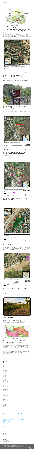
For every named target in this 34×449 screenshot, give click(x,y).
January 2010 (5, 402)
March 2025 (5, 369)
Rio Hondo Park (7, 244)
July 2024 (4, 374)
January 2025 (5, 370)
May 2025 (4, 368)
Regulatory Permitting (21, 419)
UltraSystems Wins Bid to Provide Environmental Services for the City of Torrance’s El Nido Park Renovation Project (16, 353)
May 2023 (4, 384)
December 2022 (5, 389)
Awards (4, 405)
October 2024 (5, 371)
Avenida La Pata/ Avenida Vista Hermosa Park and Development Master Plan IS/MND (16, 30)
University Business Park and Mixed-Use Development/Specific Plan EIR (14, 342)
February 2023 (5, 387)
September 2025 (5, 365)
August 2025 (5, 366)
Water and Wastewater (6, 421)
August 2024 (5, 373)
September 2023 (5, 381)
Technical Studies (20, 416)
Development (5, 416)
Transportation (5, 418)
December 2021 (5, 395)
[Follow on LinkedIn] (28, 448)
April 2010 (4, 399)
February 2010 (5, 400)
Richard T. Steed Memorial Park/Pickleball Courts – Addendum (15, 199)
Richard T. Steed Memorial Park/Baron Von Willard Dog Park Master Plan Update (15, 153)
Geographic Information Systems (22, 417)
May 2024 (4, 376)
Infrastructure (5, 417)
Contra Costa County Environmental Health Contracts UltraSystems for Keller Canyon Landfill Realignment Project (16, 357)
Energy (4, 413)
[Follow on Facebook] (26, 448)
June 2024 (5, 375)
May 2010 (4, 398)
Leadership (19, 426)
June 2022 (5, 393)
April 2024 (4, 378)
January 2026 (5, 364)
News (4, 406)
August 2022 (5, 392)
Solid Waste (5, 420)
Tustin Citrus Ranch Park (10, 317)
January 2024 (5, 379)
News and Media (20, 430)
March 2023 (5, 385)
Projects (4, 426)
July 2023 (4, 383)
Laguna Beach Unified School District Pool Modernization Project (12, 359)
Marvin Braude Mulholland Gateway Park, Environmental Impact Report (15, 107)
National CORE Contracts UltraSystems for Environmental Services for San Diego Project (16, 351)
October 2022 (5, 390)
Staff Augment (5, 422)
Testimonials (19, 427)
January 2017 (5, 397)
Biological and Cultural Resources (8, 419)
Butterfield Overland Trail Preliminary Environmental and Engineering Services (14, 76)
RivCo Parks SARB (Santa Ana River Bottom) (15, 289)
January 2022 (5, 394)
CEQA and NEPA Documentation (22, 413)
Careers (19, 431)
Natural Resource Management (22, 418)
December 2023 (5, 380)
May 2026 (4, 362)
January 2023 (5, 388)
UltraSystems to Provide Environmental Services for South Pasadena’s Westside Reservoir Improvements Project (16, 355)
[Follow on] (30, 448)
